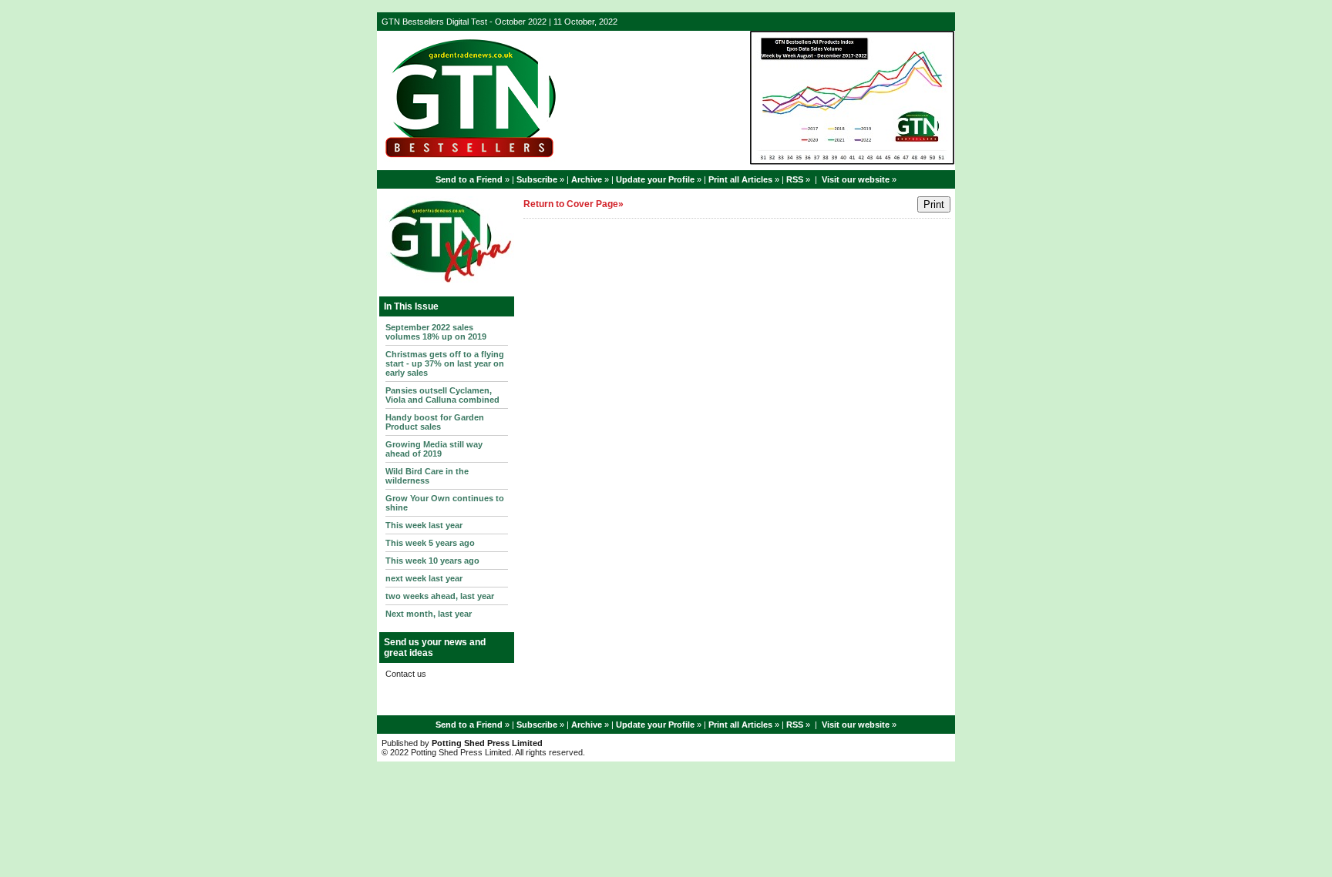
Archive (586, 179)
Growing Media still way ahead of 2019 (434, 449)
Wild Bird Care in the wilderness (427, 476)
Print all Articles (740, 179)
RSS (794, 179)
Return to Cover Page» (573, 204)
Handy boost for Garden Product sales (434, 422)
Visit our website (856, 179)
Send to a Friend (469, 179)
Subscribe (536, 179)
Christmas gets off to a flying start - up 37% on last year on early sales (444, 363)
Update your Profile (655, 179)
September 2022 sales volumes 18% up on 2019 (435, 332)
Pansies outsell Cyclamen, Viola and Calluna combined (442, 395)
